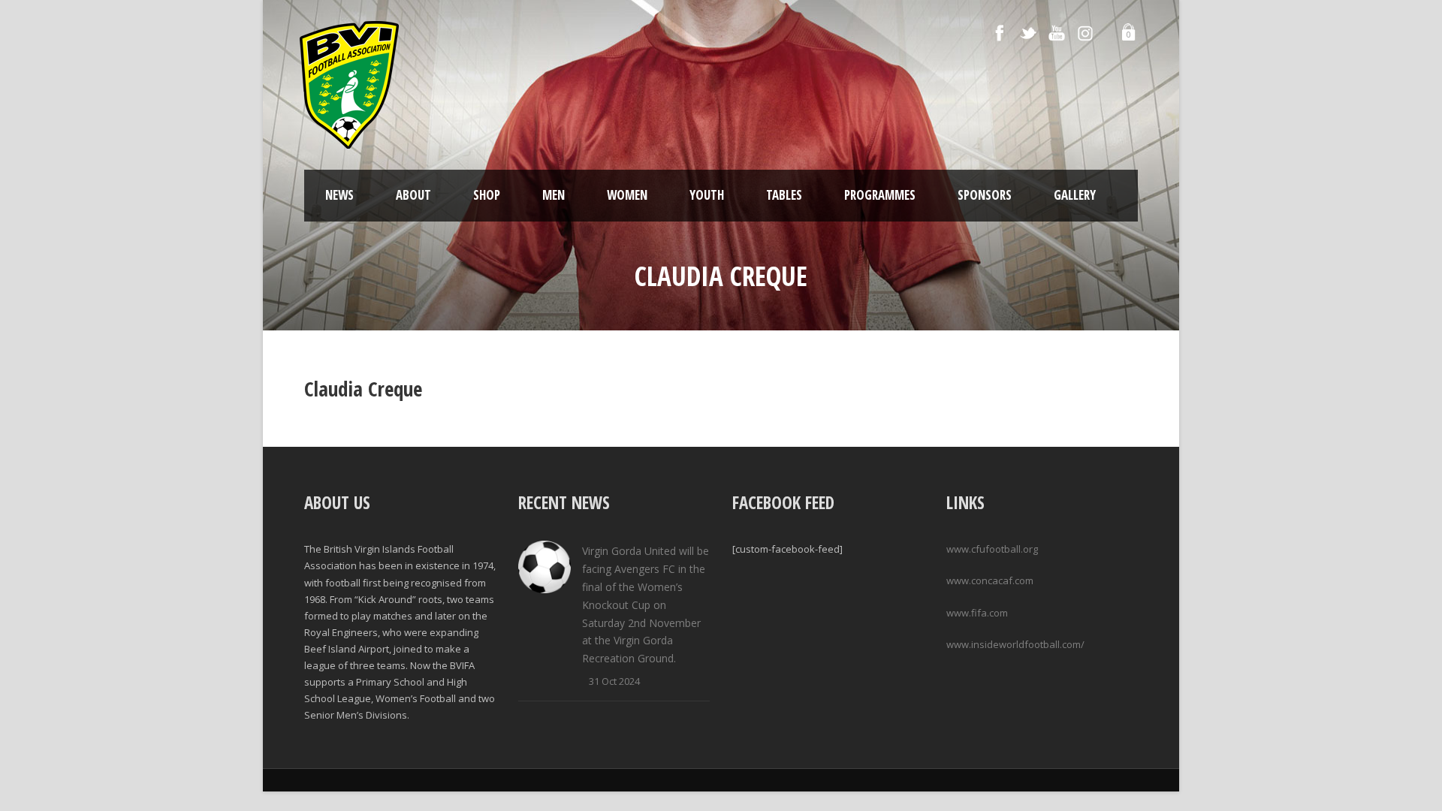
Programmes (880, 195)
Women (627, 195)
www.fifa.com (977, 613)
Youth (706, 195)
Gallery (1075, 195)
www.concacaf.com (989, 580)
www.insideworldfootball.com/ (1015, 644)
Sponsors (985, 195)
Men (553, 195)
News (339, 195)
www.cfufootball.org (992, 549)
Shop (486, 195)
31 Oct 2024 (614, 681)
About (413, 195)
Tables (784, 195)
